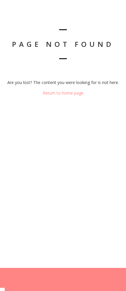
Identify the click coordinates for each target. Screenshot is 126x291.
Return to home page (63, 93)
